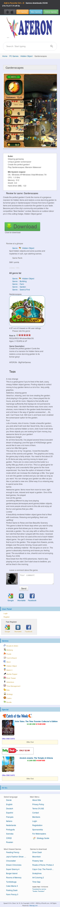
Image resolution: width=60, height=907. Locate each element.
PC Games (22, 11)
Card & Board (11, 658)
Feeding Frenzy (12, 852)
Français (9, 817)
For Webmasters (39, 833)
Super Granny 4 (12, 869)
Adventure (10, 682)
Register (7, 617)
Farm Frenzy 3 (12, 894)
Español (9, 812)
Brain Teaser (11, 678)
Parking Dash (12, 890)
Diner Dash (37, 852)
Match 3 (9, 670)
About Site (36, 800)
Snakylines (37, 873)
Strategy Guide (42, 838)
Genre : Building (19, 281)
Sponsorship (37, 829)
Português (10, 829)
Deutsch (9, 808)
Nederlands (11, 825)
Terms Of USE (38, 808)
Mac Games (36, 11)
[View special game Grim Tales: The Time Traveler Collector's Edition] (8, 728)
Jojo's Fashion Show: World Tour (18, 856)
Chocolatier (11, 860)
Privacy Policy (38, 804)
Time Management (13, 686)
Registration (37, 825)
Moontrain (36, 856)
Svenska (9, 833)
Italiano (9, 821)
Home (4, 56)
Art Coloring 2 (38, 877)
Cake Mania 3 (12, 886)
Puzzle (8, 654)
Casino (9, 698)
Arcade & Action (12, 646)
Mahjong (9, 650)
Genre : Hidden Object (23, 248)
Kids (8, 690)
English (9, 804)
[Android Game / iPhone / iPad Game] (10, 11)
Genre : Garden (19, 286)
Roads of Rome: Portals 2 (43, 865)
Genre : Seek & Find (21, 289)
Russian (9, 842)
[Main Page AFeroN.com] (30, 27)
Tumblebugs (11, 881)
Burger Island (11, 873)
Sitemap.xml (33, 905)
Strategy (9, 694)
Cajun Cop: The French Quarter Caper (44, 869)
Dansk (9, 800)
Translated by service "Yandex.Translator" (39, 890)
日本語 (9, 838)
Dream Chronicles (13, 865)
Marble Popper (11, 674)
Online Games (51, 11)
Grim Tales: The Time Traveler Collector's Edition (36, 721)
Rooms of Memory (13, 877)
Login (6, 613)
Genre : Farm (18, 284)
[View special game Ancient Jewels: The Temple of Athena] (8, 765)
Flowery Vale (37, 860)
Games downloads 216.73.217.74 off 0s (25, 4)
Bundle (9, 702)
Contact (35, 812)
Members (36, 817)
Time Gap (36, 881)
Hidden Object (26, 56)
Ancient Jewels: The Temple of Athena (36, 758)
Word (8, 662)
